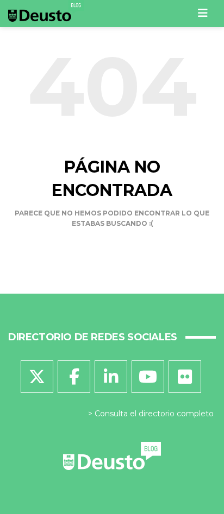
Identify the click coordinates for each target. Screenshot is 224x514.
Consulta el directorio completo (154, 413)
